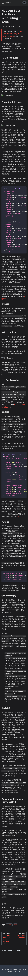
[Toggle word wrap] (20, 188)
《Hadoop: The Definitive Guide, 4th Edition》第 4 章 (13, 33)
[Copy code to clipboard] (24, 188)
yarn (15, 925)
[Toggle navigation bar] (2, 3)
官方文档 (19, 516)
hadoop (9, 925)
